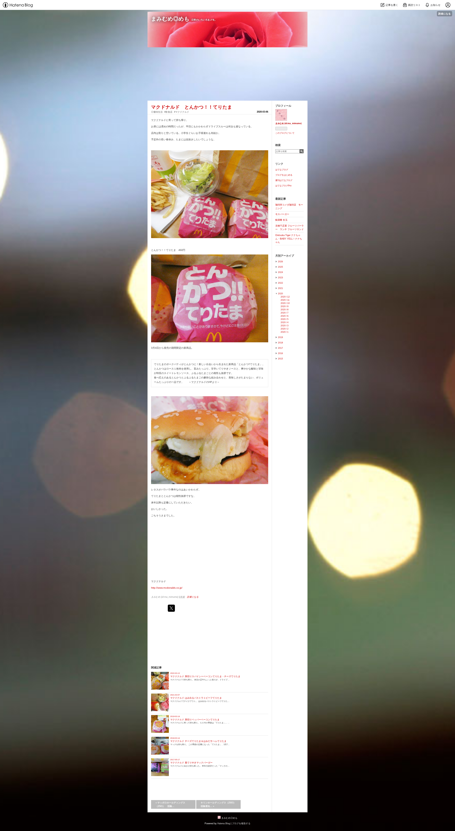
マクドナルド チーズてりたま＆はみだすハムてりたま (198, 741)
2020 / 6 (284, 316)
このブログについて (285, 133)
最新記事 (280, 198)
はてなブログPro (283, 185)
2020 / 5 (284, 319)
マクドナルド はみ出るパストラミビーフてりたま (196, 698)
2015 (280, 358)
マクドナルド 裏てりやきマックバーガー (191, 762)
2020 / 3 (284, 325)
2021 (280, 288)
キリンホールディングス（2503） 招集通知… (219, 804)
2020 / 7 (284, 313)
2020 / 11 (285, 300)
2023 (280, 277)
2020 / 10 (285, 303)
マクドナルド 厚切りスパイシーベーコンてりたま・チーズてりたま (205, 676)
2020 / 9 (284, 306)
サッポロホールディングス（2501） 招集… (170, 804)
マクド (155, 120)
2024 (280, 272)
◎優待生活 (157, 112)
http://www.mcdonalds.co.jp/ (166, 587)
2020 (280, 293)
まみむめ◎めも (170, 19)
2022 (280, 283)
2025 (280, 267)
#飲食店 (168, 112)
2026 (280, 261)
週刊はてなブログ (283, 180)
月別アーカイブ (284, 255)
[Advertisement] (227, 74)
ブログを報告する (241, 823)
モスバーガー (282, 214)
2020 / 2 (284, 329)
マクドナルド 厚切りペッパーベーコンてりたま (195, 719)
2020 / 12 (285, 297)
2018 (280, 342)
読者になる (444, 13)
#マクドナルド (181, 112)
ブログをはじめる (283, 175)
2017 (280, 348)
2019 (280, 337)
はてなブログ (281, 169)
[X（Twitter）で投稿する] (171, 608)
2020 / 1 (284, 332)
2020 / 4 (284, 322)
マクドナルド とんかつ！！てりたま (191, 107)
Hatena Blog (223, 823)
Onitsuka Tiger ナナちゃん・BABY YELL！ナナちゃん (288, 239)
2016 (280, 353)
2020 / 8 (284, 309)
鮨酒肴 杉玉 (281, 220)
